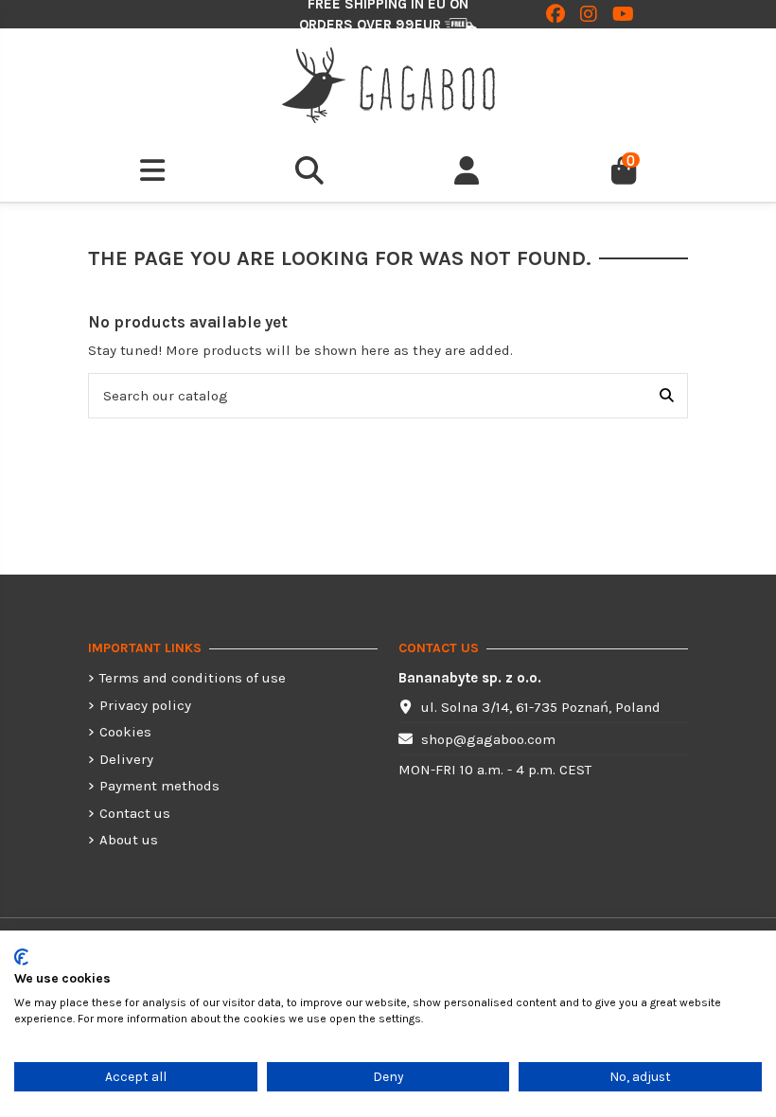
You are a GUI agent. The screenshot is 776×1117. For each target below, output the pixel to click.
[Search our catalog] (666, 396)
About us (128, 839)
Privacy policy (145, 705)
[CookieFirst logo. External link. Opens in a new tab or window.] (21, 957)
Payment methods (159, 785)
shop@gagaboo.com (488, 739)
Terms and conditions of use (192, 677)
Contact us (134, 813)
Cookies (125, 731)
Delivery (126, 759)
